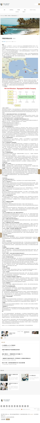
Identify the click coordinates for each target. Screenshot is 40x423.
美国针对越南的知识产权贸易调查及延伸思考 (11, 349)
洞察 (11, 12)
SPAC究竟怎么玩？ (32, 375)
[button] (5, 337)
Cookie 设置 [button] (3, 419)
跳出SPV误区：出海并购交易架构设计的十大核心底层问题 (13, 362)
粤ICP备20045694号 (18, 409)
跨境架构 (4, 41)
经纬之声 (11, 16)
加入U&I (17, 11)
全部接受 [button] (8, 419)
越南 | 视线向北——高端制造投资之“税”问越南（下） (12, 354)
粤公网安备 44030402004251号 (26, 409)
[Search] (39, 4)
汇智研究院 (11, 9)
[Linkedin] (9, 406)
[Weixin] (1, 406)
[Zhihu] (4, 406)
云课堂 (11, 14)
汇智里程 (18, 9)
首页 (4, 9)
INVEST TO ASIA (32, 9)
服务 (25, 9)
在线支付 (24, 11)
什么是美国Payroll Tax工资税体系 (8, 345)
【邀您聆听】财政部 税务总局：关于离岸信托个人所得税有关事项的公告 (16, 358)
